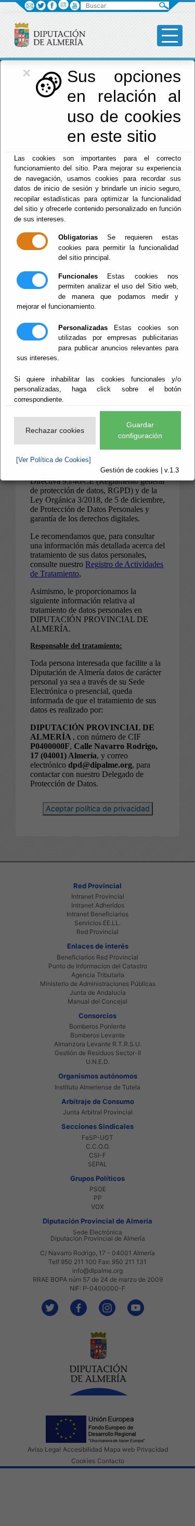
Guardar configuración (140, 430)
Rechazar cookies (54, 430)
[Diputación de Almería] (45, 34)
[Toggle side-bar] (170, 35)
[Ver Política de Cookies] (53, 460)
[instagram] (63, 4)
